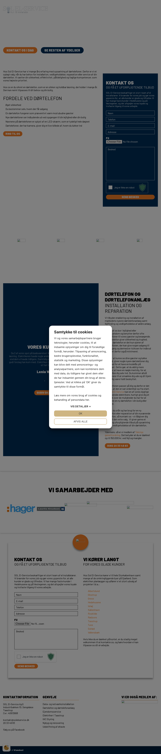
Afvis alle (81, 421)
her (87, 399)
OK (80, 413)
